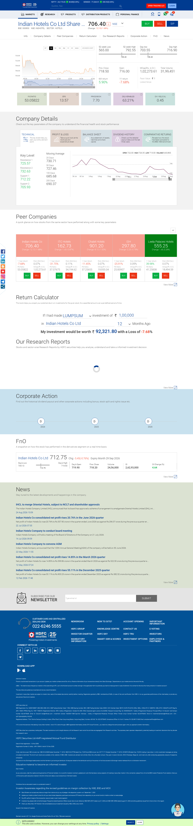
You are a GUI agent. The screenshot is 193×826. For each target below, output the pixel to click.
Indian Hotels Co (32, 241)
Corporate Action (139, 36)
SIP (172, 23)
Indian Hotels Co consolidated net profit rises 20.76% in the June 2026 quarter (60, 517)
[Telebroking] (152, 14)
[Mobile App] (159, 14)
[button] (118, 24)
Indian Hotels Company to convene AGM (39, 543)
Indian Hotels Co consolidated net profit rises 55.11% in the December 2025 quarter (63, 570)
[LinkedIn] (35, 650)
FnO (155, 36)
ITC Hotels (64, 241)
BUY (27, 275)
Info (26, 36)
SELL (37, 275)
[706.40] (121, 54)
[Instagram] (57, 650)
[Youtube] (50, 650)
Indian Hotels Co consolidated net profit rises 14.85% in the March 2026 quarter (60, 557)
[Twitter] (28, 650)
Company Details (42, 36)
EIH (129, 241)
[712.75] (41, 465)
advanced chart (87, 48)
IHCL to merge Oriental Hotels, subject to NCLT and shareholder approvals (58, 504)
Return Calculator (88, 36)
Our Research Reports (113, 36)
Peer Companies (65, 36)
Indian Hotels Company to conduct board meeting (44, 530)
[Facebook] (20, 650)
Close (140, 822)
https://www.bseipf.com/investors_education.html (30, 778)
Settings (105, 823)
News (166, 36)
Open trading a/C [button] (156, 6)
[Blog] (42, 650)
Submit (146, 598)
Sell (160, 23)
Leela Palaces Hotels (161, 241)
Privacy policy (93, 823)
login (172, 6)
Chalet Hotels (96, 241)
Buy (147, 23)
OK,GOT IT (130, 822)
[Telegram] (20, 657)
